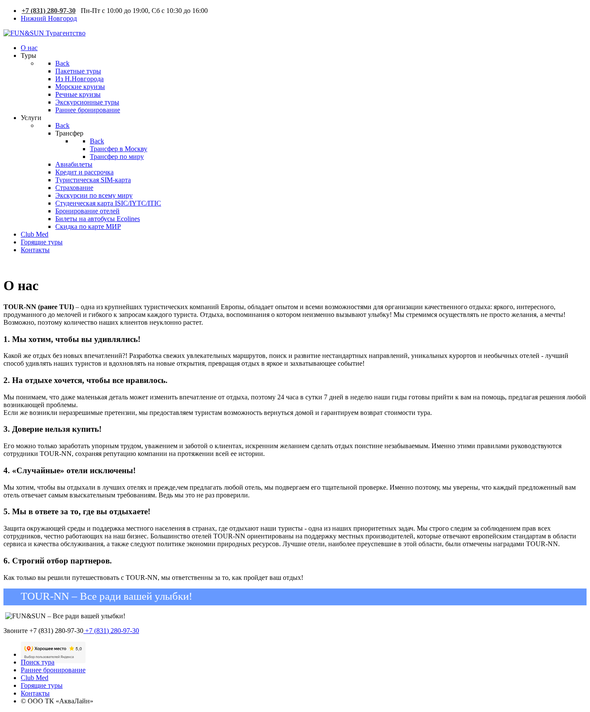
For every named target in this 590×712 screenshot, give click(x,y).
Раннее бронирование (53, 670)
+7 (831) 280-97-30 (49, 10)
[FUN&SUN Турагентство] (44, 33)
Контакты (35, 693)
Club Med (34, 677)
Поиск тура (37, 662)
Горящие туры (42, 685)
